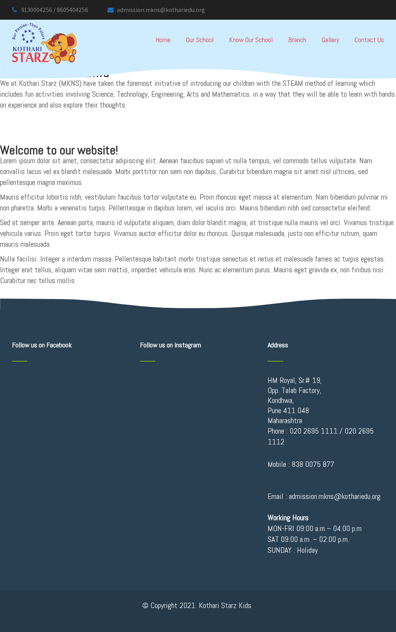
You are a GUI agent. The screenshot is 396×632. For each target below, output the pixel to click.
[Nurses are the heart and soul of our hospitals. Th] (235, 412)
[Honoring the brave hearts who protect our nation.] (161, 392)
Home (163, 39)
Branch (297, 39)
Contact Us (369, 39)
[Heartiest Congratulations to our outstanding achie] (161, 412)
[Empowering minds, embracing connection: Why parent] (161, 382)
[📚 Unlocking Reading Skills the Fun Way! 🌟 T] (161, 402)
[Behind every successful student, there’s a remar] (235, 402)
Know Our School (251, 39)
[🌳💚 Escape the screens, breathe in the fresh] (198, 382)
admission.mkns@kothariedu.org (161, 10)
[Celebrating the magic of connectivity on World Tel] (235, 392)
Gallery (330, 39)
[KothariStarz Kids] (44, 25)
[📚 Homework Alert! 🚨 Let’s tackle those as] (235, 382)
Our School (199, 39)
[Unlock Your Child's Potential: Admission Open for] (198, 402)
